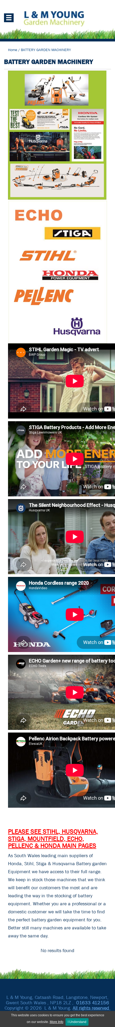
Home (12, 49)
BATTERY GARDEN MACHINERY (46, 49)
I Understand (77, 1022)
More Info (56, 1022)
